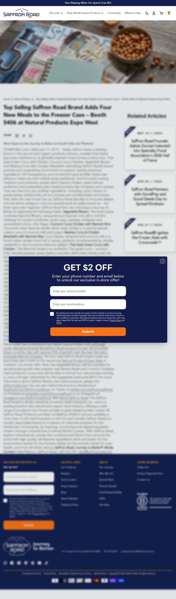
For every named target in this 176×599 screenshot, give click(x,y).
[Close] (163, 261)
